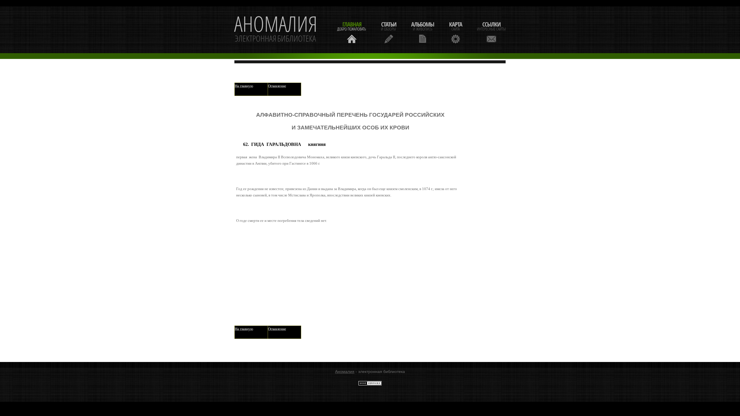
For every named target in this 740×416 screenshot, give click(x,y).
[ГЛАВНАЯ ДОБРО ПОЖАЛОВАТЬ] (351, 32)
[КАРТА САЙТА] (455, 32)
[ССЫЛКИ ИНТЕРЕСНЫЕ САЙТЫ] (491, 32)
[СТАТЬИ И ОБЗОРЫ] (388, 32)
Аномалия (344, 371)
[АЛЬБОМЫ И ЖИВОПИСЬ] (422, 32)
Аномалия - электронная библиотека (275, 29)
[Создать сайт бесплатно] (370, 384)
